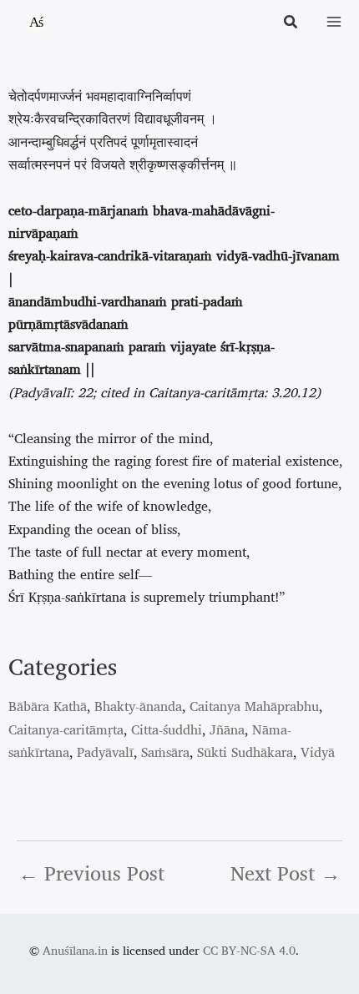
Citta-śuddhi (166, 729)
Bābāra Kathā (47, 706)
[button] (291, 23)
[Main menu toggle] (334, 21)
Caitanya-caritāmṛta (66, 729)
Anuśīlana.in (75, 950)
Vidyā (318, 752)
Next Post (285, 873)
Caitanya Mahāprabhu (254, 706)
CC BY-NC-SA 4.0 (249, 950)
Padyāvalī (105, 752)
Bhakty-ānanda (138, 706)
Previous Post (91, 873)
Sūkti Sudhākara (245, 752)
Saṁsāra (165, 752)
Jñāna (227, 729)
